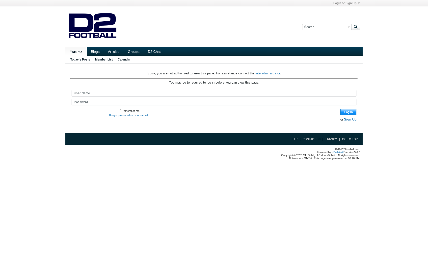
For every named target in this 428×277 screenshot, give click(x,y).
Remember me (130, 110)
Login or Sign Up (344, 3)
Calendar (124, 59)
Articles (113, 52)
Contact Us (311, 139)
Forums (76, 52)
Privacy (331, 139)
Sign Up (350, 119)
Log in (348, 112)
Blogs (95, 52)
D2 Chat (154, 52)
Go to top (350, 139)
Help (294, 139)
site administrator (267, 73)
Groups (133, 52)
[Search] (355, 27)
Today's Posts (80, 59)
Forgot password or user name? (128, 115)
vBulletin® (338, 152)
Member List (104, 59)
